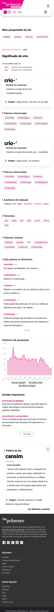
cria (6, 225)
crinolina (9, 242)
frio (21, 220)
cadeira (6, 37)
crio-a (37, 220)
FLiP (3, 593)
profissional (42, 37)
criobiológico (24, 118)
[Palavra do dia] (47, 449)
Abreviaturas (6, 570)
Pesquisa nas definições (11, 560)
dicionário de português (13, 530)
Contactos (6, 586)
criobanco (23, 247)
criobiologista (41, 123)
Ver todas (27, 434)
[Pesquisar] (14, 12)
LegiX (4, 596)
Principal (5, 557)
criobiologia (25, 123)
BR (9, 12)
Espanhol (28, 204)
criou (14, 220)
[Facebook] (4, 544)
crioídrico (37, 118)
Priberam (5, 590)
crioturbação (11, 123)
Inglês (46, 204)
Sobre (4, 564)
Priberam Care (7, 602)
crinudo (19, 242)
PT (5, 12)
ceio (29, 220)
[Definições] (45, 12)
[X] (22, 544)
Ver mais (27, 330)
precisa (29, 37)
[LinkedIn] (17, 544)
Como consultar (8, 567)
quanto (18, 37)
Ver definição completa (39, 509)
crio (6, 220)
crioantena (10, 247)
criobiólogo (10, 129)
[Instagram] (8, 544)
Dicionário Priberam (11, 49)
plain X (4, 599)
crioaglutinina (41, 242)
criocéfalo (9, 118)
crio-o (46, 220)
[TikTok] (13, 544)
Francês (37, 204)
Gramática (6, 573)
